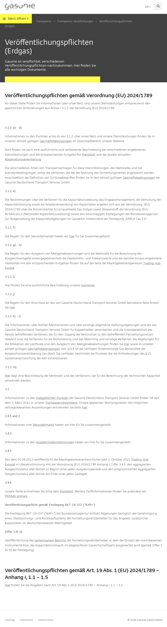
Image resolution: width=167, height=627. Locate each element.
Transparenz (43, 21)
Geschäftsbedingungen (56, 141)
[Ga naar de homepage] (20, 6)
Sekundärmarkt (43, 425)
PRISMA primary (16, 496)
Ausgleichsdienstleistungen (55, 442)
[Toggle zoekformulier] (158, 6)
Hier (7, 376)
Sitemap (10, 620)
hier (72, 236)
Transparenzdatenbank (61, 403)
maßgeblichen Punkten (52, 398)
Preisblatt (88, 155)
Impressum (26, 620)
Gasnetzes (88, 285)
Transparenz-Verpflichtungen (75, 21)
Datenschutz (45, 620)
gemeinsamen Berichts (50, 540)
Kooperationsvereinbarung (23, 159)
